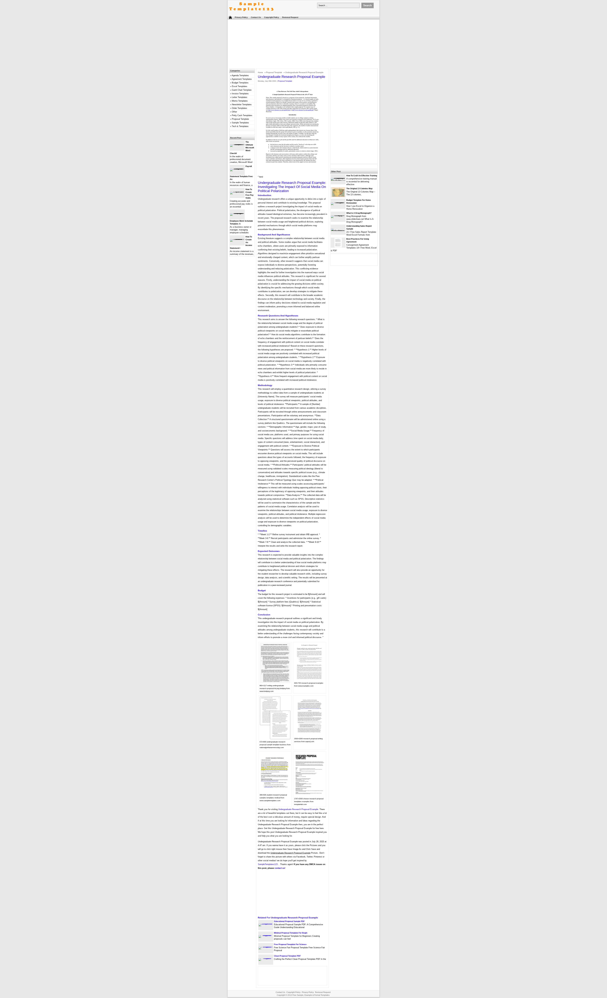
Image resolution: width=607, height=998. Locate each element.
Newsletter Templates (242, 104)
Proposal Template (274, 72)
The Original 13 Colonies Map (359, 189)
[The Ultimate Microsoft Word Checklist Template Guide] (237, 144)
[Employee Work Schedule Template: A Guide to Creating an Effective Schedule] (237, 213)
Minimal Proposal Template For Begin (290, 933)
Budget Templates (240, 83)
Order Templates (239, 108)
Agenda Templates (240, 75)
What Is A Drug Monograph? (358, 213)
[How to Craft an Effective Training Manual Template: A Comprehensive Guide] (338, 180)
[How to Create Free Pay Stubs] (237, 192)
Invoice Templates (240, 93)
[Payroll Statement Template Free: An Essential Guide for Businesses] (237, 168)
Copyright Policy (271, 17)
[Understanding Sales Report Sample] (338, 231)
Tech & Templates (240, 126)
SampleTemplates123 (268, 864)
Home (260, 72)
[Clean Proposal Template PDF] (266, 958)
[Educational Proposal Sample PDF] (266, 923)
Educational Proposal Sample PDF (289, 921)
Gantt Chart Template (241, 90)
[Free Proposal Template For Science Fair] (266, 947)
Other (234, 112)
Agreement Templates (242, 79)
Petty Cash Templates (242, 115)
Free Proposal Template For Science (290, 944)
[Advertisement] (303, 45)
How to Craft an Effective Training (361, 176)
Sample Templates (240, 122)
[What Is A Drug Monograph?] (338, 215)
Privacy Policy (241, 17)
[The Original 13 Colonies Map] (338, 196)
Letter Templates (239, 97)
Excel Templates (239, 86)
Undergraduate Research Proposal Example (298, 809)
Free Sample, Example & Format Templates (311, 995)
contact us (280, 868)
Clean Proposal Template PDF (287, 956)
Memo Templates (240, 101)
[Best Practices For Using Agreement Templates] (338, 246)
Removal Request (290, 17)
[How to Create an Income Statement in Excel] (237, 239)
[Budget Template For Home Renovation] (338, 202)
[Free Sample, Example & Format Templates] (251, 13)
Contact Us (256, 17)
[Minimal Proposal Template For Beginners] (266, 935)
